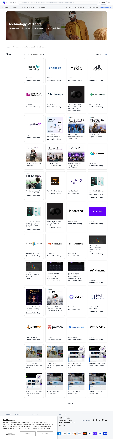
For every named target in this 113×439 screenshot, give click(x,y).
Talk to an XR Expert (27, 7)
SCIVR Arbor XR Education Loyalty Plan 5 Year (55, 365)
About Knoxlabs (79, 7)
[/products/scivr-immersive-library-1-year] (55, 381)
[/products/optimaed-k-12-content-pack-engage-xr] (55, 297)
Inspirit (91, 221)
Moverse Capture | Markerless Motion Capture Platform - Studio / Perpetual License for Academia (75, 276)
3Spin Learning (31, 78)
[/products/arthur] (97, 68)
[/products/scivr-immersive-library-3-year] (97, 381)
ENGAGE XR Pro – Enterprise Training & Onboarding (75, 136)
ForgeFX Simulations (54, 191)
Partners (14, 7)
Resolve (92, 337)
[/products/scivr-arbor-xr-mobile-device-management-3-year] (34, 381)
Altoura (49, 78)
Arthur (91, 78)
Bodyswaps (51, 104)
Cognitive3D (30, 135)
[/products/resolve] (97, 327)
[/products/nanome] (97, 270)
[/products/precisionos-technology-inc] (76, 327)
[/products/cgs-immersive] (97, 94)
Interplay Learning (32, 253)
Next (70, 404)
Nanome (92, 280)
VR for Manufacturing (67, 423)
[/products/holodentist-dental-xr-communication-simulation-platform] (97, 181)
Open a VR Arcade (92, 7)
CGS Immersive (94, 104)
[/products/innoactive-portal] (76, 211)
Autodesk (29, 104)
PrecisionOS (72, 337)
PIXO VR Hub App (32, 337)
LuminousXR (51, 253)
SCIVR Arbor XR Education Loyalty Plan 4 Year (34, 365)
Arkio (70, 78)
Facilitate (92, 163)
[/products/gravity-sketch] (76, 181)
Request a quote (105, 7)
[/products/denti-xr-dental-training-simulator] (55, 125)
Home (8, 47)
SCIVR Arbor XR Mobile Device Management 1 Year (76, 365)
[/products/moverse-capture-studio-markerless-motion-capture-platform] (34, 266)
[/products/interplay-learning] (34, 244)
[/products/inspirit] (97, 211)
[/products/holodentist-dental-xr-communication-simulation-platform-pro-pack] (34, 211)
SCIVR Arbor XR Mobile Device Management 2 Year (97, 365)
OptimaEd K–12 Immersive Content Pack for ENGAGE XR (54, 308)
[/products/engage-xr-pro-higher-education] (97, 125)
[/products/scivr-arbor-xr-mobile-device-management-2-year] (97, 354)
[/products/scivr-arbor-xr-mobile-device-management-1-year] (76, 354)
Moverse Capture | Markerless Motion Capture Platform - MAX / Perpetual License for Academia (54, 276)
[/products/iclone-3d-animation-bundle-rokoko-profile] (55, 211)
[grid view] (103, 54)
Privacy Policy (45, 428)
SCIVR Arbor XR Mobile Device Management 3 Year (34, 393)
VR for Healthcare (65, 420)
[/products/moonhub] (76, 244)
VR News (69, 7)
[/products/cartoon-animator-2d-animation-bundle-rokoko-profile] (76, 94)
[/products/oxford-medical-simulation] (97, 297)
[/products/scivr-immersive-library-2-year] (76, 381)
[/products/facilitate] (97, 153)
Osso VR (71, 307)
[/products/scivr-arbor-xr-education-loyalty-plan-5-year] (55, 354)
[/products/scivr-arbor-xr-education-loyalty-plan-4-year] (34, 354)
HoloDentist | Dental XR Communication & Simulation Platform (97, 193)
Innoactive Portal (74, 221)
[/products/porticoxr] (55, 327)
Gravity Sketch (73, 191)
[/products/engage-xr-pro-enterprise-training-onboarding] (76, 125)
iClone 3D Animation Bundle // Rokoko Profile (54, 223)
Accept (27, 434)
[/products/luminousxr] (55, 244)
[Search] (20, 2)
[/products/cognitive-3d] (34, 125)
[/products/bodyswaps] (55, 94)
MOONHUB (72, 253)
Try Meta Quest (41, 7)
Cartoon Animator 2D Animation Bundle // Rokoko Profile (75, 106)
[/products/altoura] (55, 68)
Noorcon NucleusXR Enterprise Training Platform (33, 308)
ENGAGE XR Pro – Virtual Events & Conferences (74, 165)
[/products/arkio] (76, 68)
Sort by (26, 54)
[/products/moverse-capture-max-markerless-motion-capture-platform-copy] (97, 240)
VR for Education (65, 418)
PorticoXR (50, 337)
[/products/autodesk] (34, 94)
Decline (45, 434)
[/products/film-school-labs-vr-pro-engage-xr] (34, 181)
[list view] (106, 54)
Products (5, 7)
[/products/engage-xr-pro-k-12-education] (34, 153)
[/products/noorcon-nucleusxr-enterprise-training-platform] (34, 297)
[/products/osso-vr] (76, 297)
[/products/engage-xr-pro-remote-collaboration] (55, 153)
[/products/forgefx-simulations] (55, 181)
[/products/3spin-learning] (34, 68)
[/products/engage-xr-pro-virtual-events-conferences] (76, 153)
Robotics (62, 425)
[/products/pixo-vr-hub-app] (34, 327)
